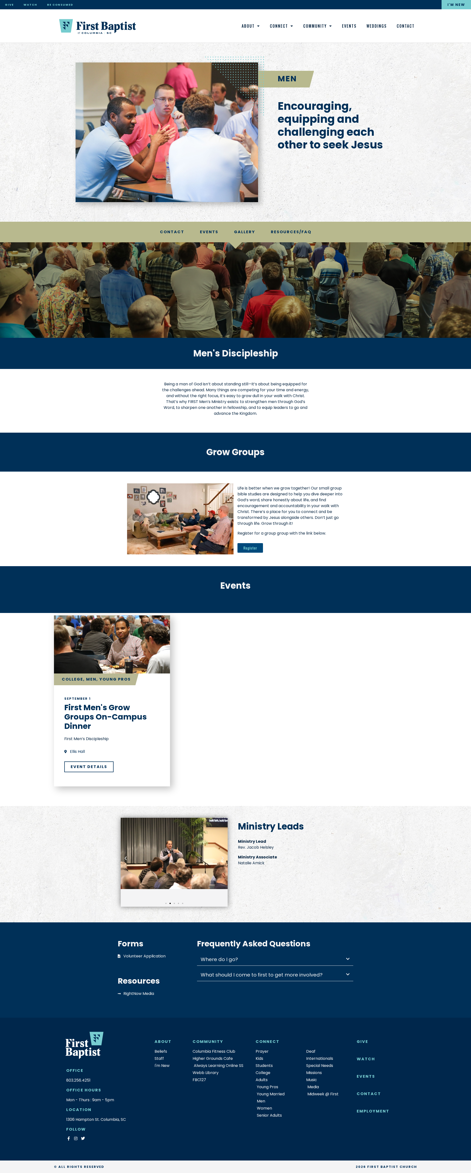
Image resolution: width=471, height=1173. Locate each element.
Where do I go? (219, 959)
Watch (30, 5)
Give (9, 5)
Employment (373, 1111)
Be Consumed (60, 5)
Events (349, 26)
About (248, 26)
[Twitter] (82, 1138)
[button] (125, 858)
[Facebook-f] (68, 1138)
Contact (406, 26)
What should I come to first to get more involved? (262, 974)
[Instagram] (75, 1138)
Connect (279, 26)
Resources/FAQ (291, 232)
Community (315, 26)
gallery (244, 232)
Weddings (376, 26)
